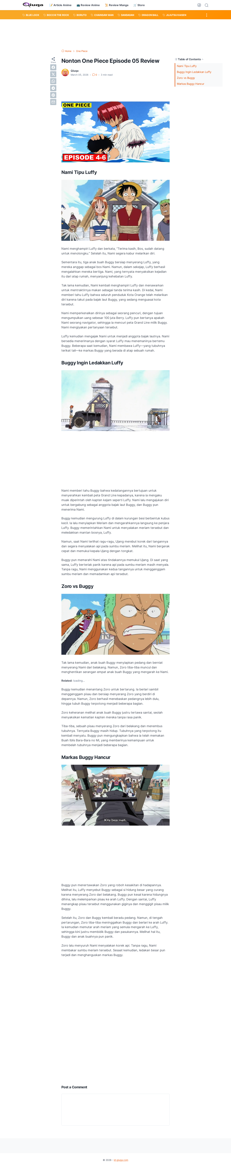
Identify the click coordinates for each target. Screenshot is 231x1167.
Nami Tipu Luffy (187, 66)
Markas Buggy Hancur (190, 83)
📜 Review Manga (116, 5)
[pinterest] (53, 95)
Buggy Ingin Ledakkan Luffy (194, 72)
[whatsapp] (53, 81)
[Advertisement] (115, 33)
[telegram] (53, 88)
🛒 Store (139, 5)
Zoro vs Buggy (186, 78)
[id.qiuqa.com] (32, 5)
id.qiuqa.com (121, 1160)
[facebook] (53, 67)
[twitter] (53, 74)
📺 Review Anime (88, 5)
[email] (53, 102)
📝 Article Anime (60, 5)
